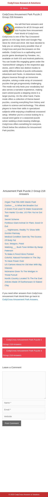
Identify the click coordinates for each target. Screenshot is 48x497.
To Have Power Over (14, 261)
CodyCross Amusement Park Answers (20, 299)
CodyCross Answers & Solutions (24, 3)
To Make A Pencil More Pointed (19, 254)
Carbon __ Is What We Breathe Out (21, 205)
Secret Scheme (12, 219)
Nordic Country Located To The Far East (23, 278)
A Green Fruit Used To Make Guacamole (23, 209)
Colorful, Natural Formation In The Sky (22, 257)
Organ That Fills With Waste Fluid (20, 202)
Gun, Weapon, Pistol (14, 244)
